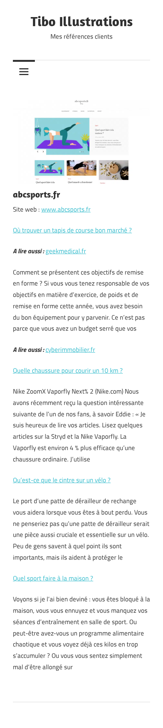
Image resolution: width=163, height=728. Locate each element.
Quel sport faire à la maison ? (53, 578)
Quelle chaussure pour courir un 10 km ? (68, 370)
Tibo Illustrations (82, 21)
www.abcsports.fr (66, 209)
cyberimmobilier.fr (70, 350)
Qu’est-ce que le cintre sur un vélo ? (62, 480)
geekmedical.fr (65, 251)
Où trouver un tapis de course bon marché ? (72, 230)
